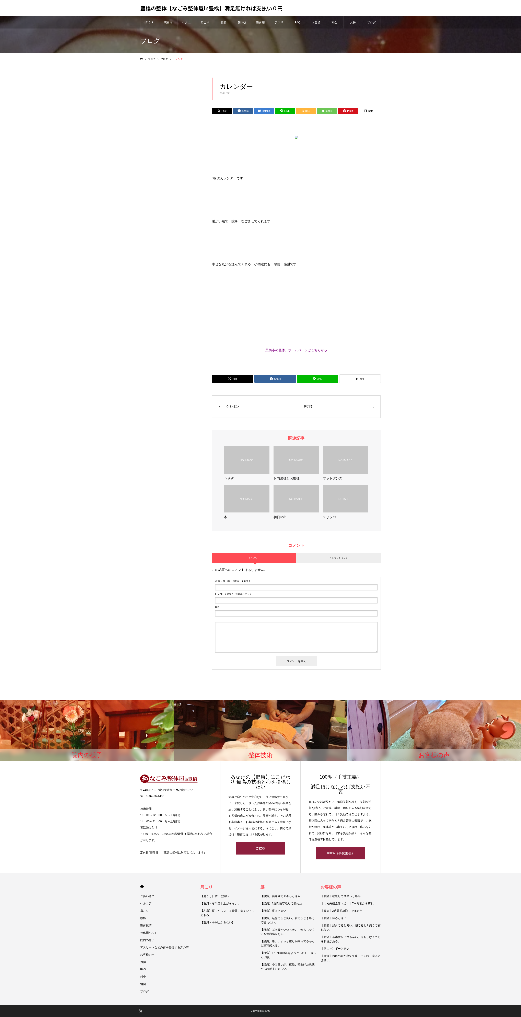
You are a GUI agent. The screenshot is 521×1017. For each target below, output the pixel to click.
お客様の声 (316, 25)
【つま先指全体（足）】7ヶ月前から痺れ (347, 903)
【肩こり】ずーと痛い (214, 896)
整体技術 (242, 25)
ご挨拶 (260, 848)
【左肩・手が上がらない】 (217, 922)
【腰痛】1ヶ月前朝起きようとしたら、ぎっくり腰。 (288, 955)
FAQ (297, 22)
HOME (142, 886)
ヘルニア (186, 25)
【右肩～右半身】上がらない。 (220, 903)
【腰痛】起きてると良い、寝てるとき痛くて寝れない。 (287, 920)
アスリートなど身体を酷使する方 (279, 25)
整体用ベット (260, 25)
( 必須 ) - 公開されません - (234, 594)
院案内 (168, 22)
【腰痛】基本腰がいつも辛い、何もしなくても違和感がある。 (287, 932)
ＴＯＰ (149, 22)
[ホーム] (141, 59)
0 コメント (254, 558)
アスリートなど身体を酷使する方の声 (164, 947)
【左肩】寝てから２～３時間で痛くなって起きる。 (227, 913)
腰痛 (223, 22)
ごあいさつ (147, 896)
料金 (334, 22)
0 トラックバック (338, 558)
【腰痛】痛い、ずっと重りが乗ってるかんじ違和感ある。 (287, 943)
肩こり (205, 22)
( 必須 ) (232, 581)
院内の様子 (147, 940)
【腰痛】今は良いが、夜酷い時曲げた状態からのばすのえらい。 (287, 966)
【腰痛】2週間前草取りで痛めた (281, 903)
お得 (353, 22)
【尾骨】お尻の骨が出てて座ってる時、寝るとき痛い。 (351, 958)
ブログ (371, 22)
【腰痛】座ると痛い (273, 910)
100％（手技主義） (340, 853)
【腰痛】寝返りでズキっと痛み (280, 896)
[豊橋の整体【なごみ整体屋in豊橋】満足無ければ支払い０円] (176, 779)
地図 (143, 984)
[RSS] (141, 1011)
